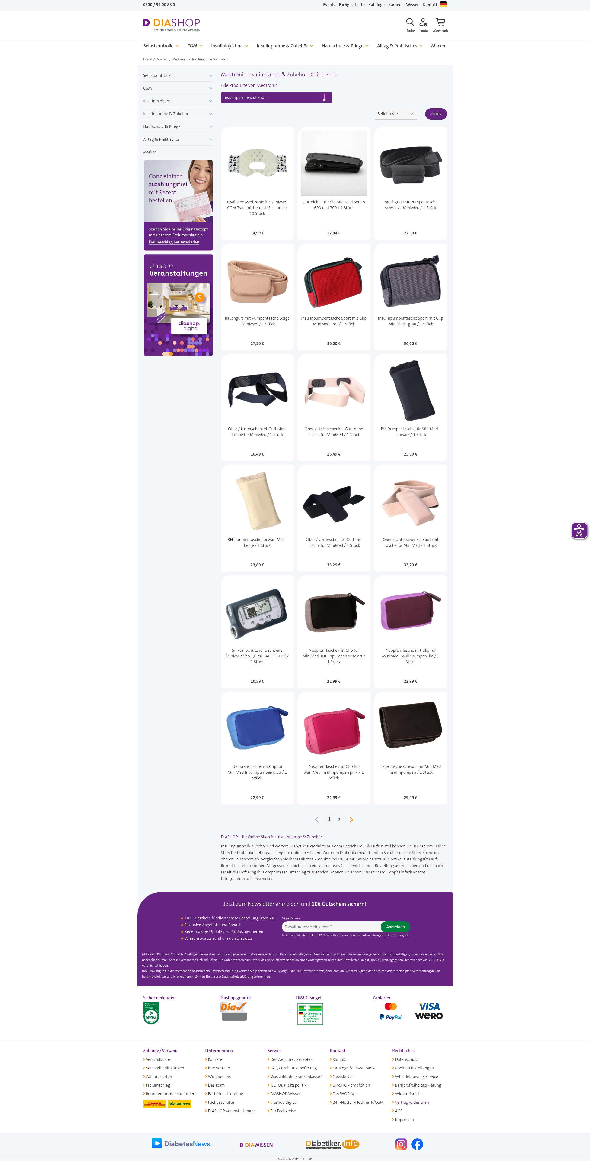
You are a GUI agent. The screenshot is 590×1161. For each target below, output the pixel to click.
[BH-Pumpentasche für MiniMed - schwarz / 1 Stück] (410, 407)
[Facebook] (417, 1144)
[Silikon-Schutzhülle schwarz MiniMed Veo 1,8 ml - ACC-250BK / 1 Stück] (257, 631)
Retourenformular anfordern (171, 1093)
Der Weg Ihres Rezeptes (291, 1059)
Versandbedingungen (165, 1068)
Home (147, 59)
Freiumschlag (158, 1085)
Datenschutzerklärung (237, 976)
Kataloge (376, 4)
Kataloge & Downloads (353, 1068)
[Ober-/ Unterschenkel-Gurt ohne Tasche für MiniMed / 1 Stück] (257, 407)
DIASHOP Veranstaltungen (232, 1111)
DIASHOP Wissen (285, 1093)
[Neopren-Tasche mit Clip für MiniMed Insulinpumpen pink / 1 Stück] (333, 748)
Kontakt (430, 4)
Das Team (216, 1085)
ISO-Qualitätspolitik (288, 1085)
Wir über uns (219, 1076)
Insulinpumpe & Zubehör (282, 46)
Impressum (405, 1119)
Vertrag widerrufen (412, 1102)
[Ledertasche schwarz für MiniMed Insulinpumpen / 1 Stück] (410, 748)
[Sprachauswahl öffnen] (443, 4)
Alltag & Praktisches (397, 46)
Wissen (412, 4)
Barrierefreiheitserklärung (418, 1085)
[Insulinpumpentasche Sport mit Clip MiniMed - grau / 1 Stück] (410, 296)
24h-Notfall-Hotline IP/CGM (358, 1102)
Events (329, 4)
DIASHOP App (345, 1093)
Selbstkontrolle (158, 46)
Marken (439, 46)
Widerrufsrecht (408, 1093)
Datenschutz (406, 1059)
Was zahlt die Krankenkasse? (296, 1076)
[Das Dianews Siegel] (238, 1013)
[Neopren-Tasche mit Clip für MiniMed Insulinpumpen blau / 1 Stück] (257, 748)
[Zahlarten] (410, 1013)
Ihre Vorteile (219, 1068)
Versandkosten (159, 1059)
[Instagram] (401, 1144)
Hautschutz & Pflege (342, 46)
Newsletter (343, 1076)
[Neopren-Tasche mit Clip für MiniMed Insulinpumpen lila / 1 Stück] (410, 631)
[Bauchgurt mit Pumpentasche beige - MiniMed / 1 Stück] (257, 296)
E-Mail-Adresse (291, 918)
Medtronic (179, 59)
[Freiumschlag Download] (178, 206)
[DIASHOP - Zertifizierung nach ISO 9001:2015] (161, 1013)
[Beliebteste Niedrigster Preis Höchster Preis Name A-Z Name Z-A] (396, 114)
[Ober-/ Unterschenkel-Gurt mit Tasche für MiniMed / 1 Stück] (333, 518)
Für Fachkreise (283, 1111)
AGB (399, 1111)
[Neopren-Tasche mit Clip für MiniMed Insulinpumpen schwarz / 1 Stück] (333, 631)
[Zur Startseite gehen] (171, 25)
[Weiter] (351, 820)
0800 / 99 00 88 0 (159, 4)
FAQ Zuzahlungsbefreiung (293, 1068)
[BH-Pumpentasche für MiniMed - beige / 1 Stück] (257, 518)
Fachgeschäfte (352, 4)
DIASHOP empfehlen (351, 1085)
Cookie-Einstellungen (414, 1068)
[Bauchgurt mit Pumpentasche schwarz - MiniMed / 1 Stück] (410, 183)
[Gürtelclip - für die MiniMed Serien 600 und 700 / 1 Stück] (333, 183)
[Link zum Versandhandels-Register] (310, 1014)
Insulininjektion (227, 46)
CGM (192, 46)
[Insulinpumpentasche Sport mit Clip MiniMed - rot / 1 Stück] (333, 296)
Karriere (395, 4)
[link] (316, 820)
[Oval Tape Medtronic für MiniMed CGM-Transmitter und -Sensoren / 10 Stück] (257, 183)
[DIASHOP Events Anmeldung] (178, 306)
